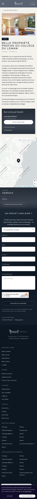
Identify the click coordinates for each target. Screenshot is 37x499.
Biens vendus (6, 361)
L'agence (4, 396)
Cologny (4, 437)
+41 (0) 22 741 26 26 (9, 127)
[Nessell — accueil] (18, 4)
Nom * (4, 245)
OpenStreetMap (27, 186)
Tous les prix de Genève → (27, 443)
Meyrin (4, 447)
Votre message (7, 274)
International (5, 358)
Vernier (21, 434)
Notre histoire (6, 389)
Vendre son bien (6, 377)
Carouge (4, 427)
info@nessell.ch (8, 130)
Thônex (21, 427)
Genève (4, 440)
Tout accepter (27, 496)
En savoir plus (27, 491)
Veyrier (21, 440)
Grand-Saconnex (7, 443)
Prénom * (5, 235)
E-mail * (4, 255)
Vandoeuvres (23, 430)
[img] (18, 162)
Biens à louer (5, 355)
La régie (4, 365)
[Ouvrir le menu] (3, 3)
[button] (34, 180)
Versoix (21, 437)
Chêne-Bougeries (7, 430)
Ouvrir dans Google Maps (13, 204)
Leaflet (20, 186)
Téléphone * (6, 264)
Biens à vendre (6, 351)
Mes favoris (5, 418)
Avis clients (5, 399)
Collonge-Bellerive (7, 434)
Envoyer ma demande (18, 303)
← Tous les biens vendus (9, 10)
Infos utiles (5, 415)
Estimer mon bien (7, 373)
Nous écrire (5, 408)
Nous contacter (18, 122)
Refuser (10, 496)
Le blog (4, 411)
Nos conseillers (6, 392)
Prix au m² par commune (9, 380)
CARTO (35, 186)
